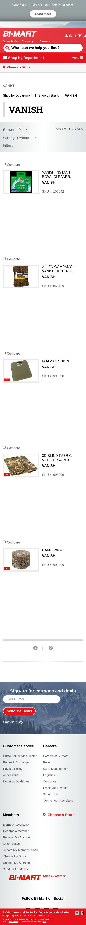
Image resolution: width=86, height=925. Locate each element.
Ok (77, 913)
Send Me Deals (19, 711)
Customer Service (18, 746)
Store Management (55, 768)
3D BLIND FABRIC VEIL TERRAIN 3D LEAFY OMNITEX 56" (57, 458)
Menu (75, 57)
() (84, 35)
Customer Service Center (20, 756)
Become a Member (16, 831)
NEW (7, 379)
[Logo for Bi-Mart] (20, 34)
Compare (13, 164)
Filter (7, 146)
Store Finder (11, 41)
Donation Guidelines (16, 781)
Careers (45, 41)
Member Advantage (16, 824)
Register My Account (17, 837)
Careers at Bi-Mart (55, 756)
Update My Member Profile (21, 850)
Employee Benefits (55, 787)
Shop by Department (26, 58)
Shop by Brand (48, 95)
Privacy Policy (13, 921)
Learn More (43, 14)
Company (28, 41)
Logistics (49, 775)
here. (44, 921)
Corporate (49, 781)
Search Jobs (51, 794)
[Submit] (7, 47)
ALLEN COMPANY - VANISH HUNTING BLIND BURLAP (58, 269)
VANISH (26, 109)
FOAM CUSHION (55, 361)
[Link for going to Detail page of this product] (21, 181)
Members (11, 815)
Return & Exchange (16, 762)
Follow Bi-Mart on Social (43, 899)
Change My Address (16, 862)
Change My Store (14, 856)
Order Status (11, 843)
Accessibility (11, 775)
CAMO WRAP (53, 550)
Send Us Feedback (15, 869)
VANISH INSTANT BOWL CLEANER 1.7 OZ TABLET (56, 174)
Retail (46, 762)
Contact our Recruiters (58, 800)
